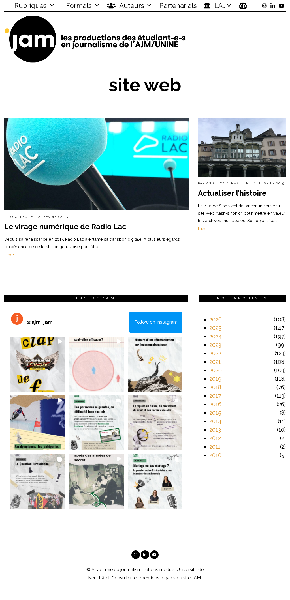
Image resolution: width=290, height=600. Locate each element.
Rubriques (30, 5)
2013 (215, 429)
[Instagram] (264, 5)
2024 (215, 336)
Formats (78, 5)
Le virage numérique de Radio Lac (65, 226)
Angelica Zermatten (227, 183)
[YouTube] (281, 5)
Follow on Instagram (156, 322)
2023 (215, 344)
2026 (215, 319)
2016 (215, 404)
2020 (215, 370)
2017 (215, 395)
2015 (215, 412)
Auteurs (131, 5)
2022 (215, 353)
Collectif (22, 217)
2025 (215, 327)
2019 (215, 378)
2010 (215, 455)
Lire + (9, 254)
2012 (215, 438)
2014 (215, 421)
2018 (215, 387)
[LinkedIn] (272, 5)
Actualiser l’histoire (232, 193)
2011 (215, 446)
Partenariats (178, 5)
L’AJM (222, 5)
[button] (37, 364)
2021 (215, 361)
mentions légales (158, 577)
